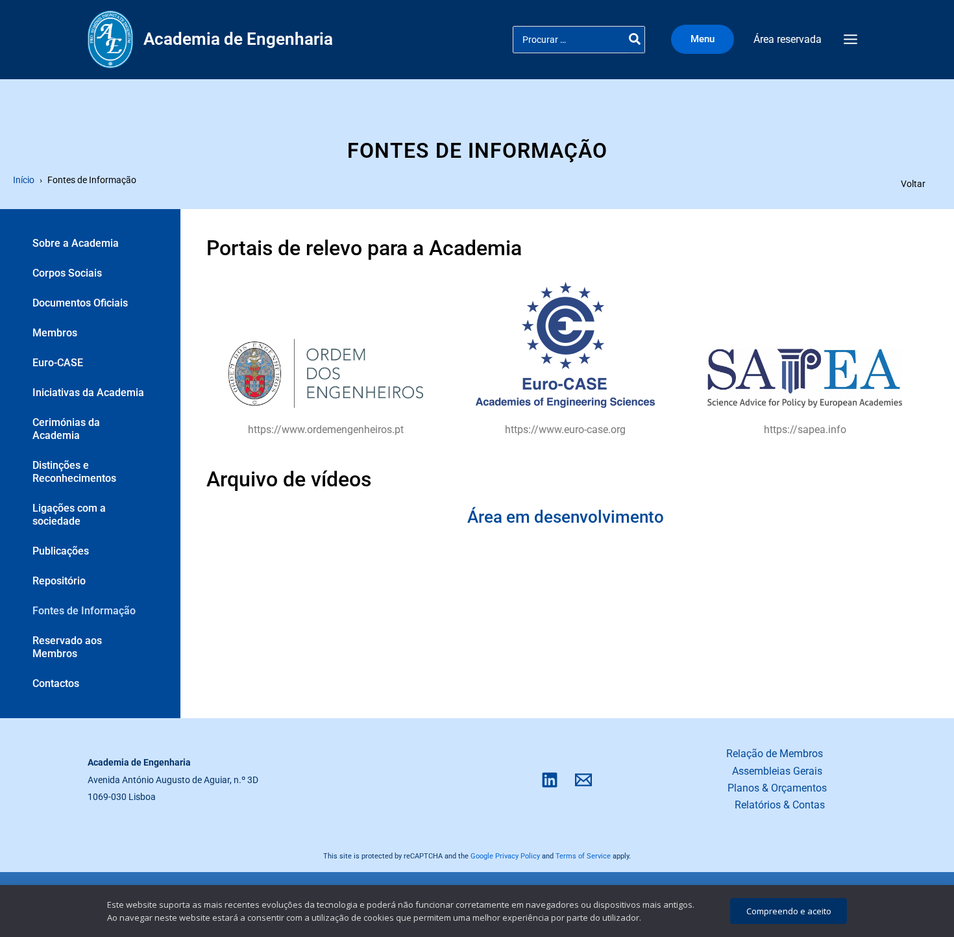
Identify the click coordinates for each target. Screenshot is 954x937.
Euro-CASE (57, 362)
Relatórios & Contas (780, 805)
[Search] (635, 40)
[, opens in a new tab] (325, 373)
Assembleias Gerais (777, 771)
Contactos (55, 683)
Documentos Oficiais (80, 303)
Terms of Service (583, 856)
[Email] (583, 779)
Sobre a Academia (75, 243)
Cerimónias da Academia (66, 429)
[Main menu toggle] (850, 39)
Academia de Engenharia (238, 39)
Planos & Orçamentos (777, 788)
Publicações (60, 551)
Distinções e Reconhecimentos (74, 471)
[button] (705, 39)
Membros (54, 333)
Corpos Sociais (67, 273)
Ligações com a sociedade (69, 514)
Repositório (59, 581)
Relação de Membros (774, 753)
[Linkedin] (549, 779)
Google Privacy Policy (505, 856)
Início (23, 180)
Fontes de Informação (84, 611)
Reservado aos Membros (67, 647)
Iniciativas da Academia (88, 392)
